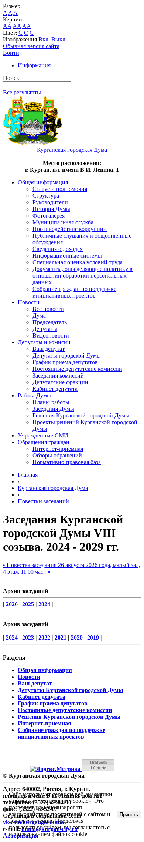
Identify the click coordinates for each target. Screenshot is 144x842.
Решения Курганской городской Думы (80, 415)
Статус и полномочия (59, 189)
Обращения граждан (43, 442)
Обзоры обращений (57, 455)
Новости (29, 302)
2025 (28, 604)
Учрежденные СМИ (43, 435)
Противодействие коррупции (69, 229)
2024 (44, 604)
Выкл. (59, 39)
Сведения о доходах (57, 249)
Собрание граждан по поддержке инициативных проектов (74, 292)
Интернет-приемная (57, 449)
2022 (44, 637)
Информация (34, 65)
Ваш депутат (48, 349)
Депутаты (44, 329)
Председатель (49, 322)
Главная (28, 475)
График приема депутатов (65, 362)
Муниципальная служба (62, 222)
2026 (12, 604)
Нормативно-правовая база (66, 462)
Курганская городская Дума (53, 488)
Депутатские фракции (60, 382)
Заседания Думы (53, 409)
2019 (93, 637)
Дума (39, 315)
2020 (77, 637)
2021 (60, 637)
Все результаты (22, 92)
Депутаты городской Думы (66, 355)
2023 (28, 637)
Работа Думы (34, 395)
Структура (45, 195)
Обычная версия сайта (31, 46)
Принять (129, 814)
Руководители (50, 202)
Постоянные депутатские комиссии (77, 369)
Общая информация (43, 182)
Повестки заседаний (43, 501)
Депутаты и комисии (44, 342)
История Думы (51, 209)
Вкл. (44, 39)
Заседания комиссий (58, 375)
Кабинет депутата (55, 389)
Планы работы (50, 402)
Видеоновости (50, 335)
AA (7, 26)
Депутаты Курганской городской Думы (70, 690)
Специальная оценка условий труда (77, 262)
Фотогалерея (48, 215)
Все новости (48, 309)
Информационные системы (67, 255)
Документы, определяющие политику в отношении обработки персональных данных (82, 275)
